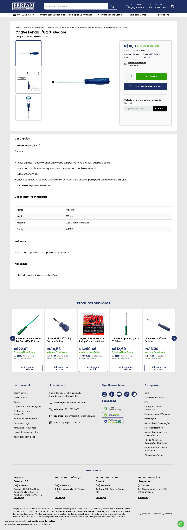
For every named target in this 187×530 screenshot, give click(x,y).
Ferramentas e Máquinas (34, 27)
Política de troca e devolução (23, 413)
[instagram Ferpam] (104, 394)
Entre (156, 4)
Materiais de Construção (157, 423)
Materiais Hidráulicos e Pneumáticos (155, 434)
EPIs (146, 402)
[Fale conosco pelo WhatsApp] (181, 523)
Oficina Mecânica (153, 455)
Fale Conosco (20, 397)
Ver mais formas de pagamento (137, 64)
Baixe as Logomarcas (24, 436)
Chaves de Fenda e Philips (88, 27)
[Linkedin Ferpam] (134, 394)
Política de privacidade (25, 418)
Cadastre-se (161, 7)
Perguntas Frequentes (25, 427)
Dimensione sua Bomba (26, 432)
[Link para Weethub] (145, 514)
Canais (17, 402)
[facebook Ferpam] (111, 394)
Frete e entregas (22, 423)
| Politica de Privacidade (37, 511)
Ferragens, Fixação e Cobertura (154, 408)
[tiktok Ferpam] (126, 394)
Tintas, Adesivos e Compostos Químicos (155, 441)
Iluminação (150, 418)
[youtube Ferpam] (119, 394)
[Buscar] (112, 6)
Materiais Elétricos (153, 427)
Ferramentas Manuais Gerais (61, 27)
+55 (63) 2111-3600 (70, 402)
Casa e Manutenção (154, 397)
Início (17, 27)
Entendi (47, 524)
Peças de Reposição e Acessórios (155, 449)
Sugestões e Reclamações (27, 406)
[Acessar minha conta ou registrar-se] (150, 6)
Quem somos (21, 393)
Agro (146, 393)
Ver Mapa (19, 497)
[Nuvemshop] (163, 515)
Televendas (138, 6)
